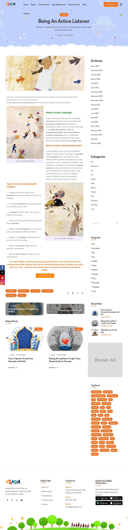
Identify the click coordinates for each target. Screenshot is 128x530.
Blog (84, 4)
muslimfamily (11, 295)
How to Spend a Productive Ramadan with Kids (20, 360)
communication (112, 396)
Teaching (94, 205)
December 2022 (96, 92)
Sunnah (114, 450)
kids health (95, 423)
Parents (64, 15)
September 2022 (97, 100)
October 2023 (96, 75)
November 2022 (96, 96)
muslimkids (95, 431)
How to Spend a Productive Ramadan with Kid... (110, 312)
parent (94, 438)
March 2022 (95, 126)
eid (110, 399)
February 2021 (96, 143)
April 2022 (94, 122)
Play (92, 196)
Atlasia (59, 35)
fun (108, 407)
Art (92, 162)
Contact (27, 13)
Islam (38, 329)
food (102, 407)
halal (110, 411)
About (33, 4)
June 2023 (95, 87)
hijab (93, 415)
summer (94, 450)
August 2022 (95, 105)
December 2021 (96, 135)
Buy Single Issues (59, 4)
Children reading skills (98, 396)
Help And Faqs (47, 496)
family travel (106, 403)
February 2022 (96, 130)
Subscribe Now (111, 4)
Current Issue (44, 4)
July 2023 (94, 83)
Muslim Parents (47, 291)
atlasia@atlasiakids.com (74, 507)
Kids (107, 415)
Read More (11, 367)
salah (102, 446)
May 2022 (94, 117)
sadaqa (94, 446)
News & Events (74, 4)
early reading (102, 399)
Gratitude (94, 411)
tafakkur (21, 295)
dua (93, 399)
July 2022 (94, 109)
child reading (107, 392)
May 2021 (94, 139)
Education (94, 166)
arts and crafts (96, 392)
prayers (94, 442)
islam (100, 415)
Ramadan (94, 200)
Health (93, 179)
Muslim (93, 187)
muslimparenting (106, 431)
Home (26, 4)
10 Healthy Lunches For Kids (109, 331)
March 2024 (95, 66)
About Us (45, 487)
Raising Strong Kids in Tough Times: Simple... (109, 322)
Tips (92, 209)
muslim (104, 423)
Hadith (103, 411)
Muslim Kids (35, 291)
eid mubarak (95, 403)
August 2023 (95, 79)
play (112, 438)
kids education (24, 291)
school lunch (111, 446)
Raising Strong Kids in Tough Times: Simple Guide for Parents (65, 360)
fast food (94, 407)
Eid (92, 170)
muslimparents (108, 435)
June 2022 (95, 113)
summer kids (104, 450)
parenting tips (103, 438)
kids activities (11, 291)
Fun (92, 175)
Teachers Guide (47, 500)
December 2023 (96, 70)
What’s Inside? (47, 491)
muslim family (96, 427)
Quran (102, 442)
